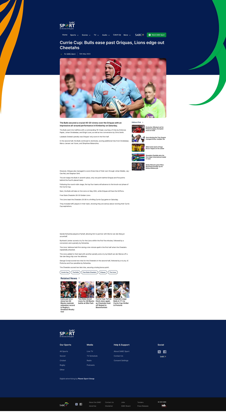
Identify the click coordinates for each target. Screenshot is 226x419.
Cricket (63, 360)
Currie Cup (65, 272)
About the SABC (95, 402)
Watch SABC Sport (158, 35)
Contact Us (118, 356)
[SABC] (64, 404)
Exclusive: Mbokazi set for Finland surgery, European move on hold (155, 128)
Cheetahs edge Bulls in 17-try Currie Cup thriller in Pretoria (121, 302)
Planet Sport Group (86, 379)
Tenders (140, 402)
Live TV (90, 351)
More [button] (126, 35)
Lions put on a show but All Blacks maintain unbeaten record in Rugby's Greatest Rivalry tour (68, 305)
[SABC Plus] (163, 356)
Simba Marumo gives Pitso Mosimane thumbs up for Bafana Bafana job (155, 166)
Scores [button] (85, 35)
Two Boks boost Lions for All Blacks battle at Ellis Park (86, 301)
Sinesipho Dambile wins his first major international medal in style (156, 157)
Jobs (123, 402)
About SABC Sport (121, 351)
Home (64, 35)
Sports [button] (73, 35)
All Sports (64, 351)
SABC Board (125, 406)
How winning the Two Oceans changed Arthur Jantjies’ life (156, 138)
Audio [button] (104, 35)
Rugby (62, 365)
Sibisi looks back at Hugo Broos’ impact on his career (155, 147)
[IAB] (164, 405)
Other (62, 370)
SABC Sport (71, 54)
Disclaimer (109, 406)
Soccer (63, 356)
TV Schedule (92, 356)
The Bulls (75, 272)
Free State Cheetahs (89, 272)
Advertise (92, 406)
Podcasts (91, 365)
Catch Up (117, 35)
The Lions (112, 272)
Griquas (103, 272)
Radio (89, 360)
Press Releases (142, 406)
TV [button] (95, 35)
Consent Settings (121, 360)
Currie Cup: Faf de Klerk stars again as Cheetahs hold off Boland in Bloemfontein (103, 303)
